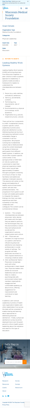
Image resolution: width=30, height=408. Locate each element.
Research (5, 381)
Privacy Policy (5, 404)
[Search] (21, 8)
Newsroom (18, 387)
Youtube (11, 396)
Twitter (9, 396)
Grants (4, 387)
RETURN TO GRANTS (12, 59)
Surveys (17, 384)
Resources (5, 384)
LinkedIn (6, 396)
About (4, 391)
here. (3, 4)
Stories (17, 381)
